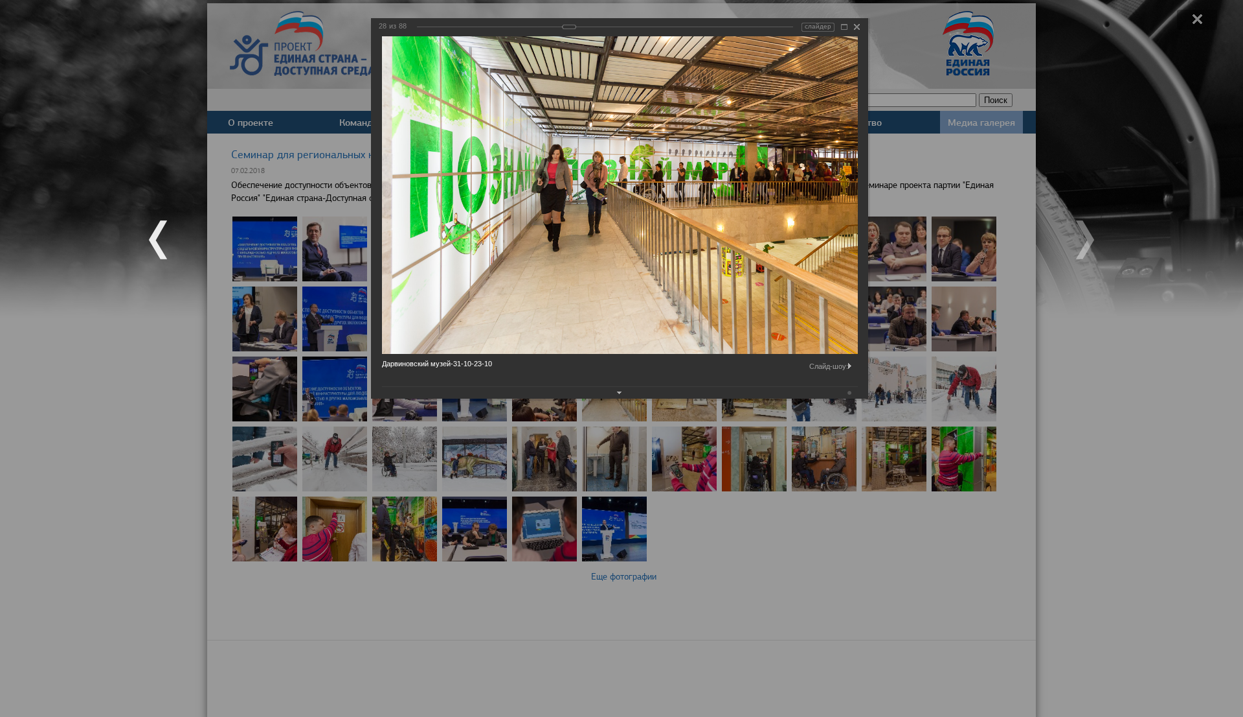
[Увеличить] (844, 27)
